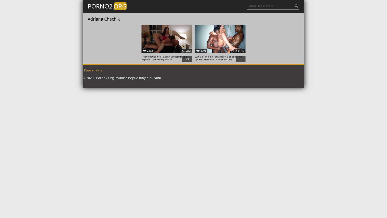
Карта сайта (93, 70)
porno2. (107, 6)
